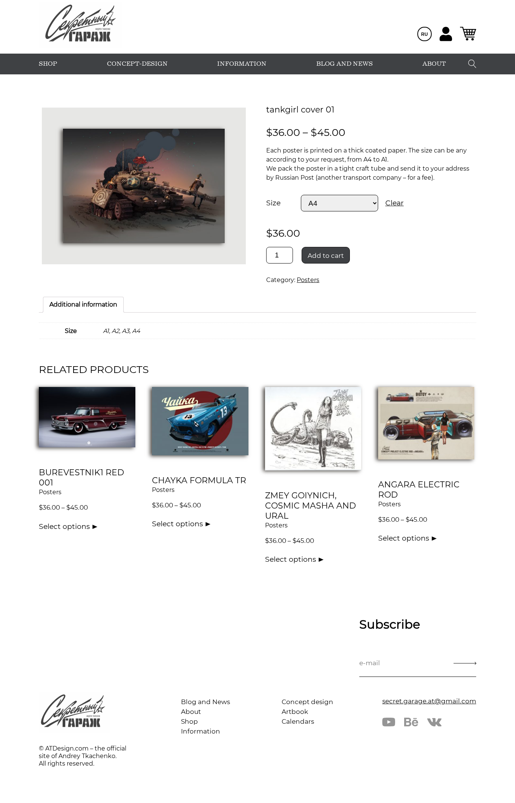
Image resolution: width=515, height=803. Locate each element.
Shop (189, 721)
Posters (308, 280)
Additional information (83, 304)
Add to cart (326, 255)
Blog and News (205, 702)
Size (273, 203)
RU (424, 34)
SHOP (48, 64)
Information (200, 731)
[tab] (83, 305)
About (191, 711)
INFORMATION (242, 64)
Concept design (307, 702)
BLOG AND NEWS (344, 64)
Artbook (295, 711)
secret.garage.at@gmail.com (429, 701)
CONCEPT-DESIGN (137, 64)
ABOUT (434, 64)
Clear (394, 203)
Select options (64, 526)
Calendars (298, 721)
